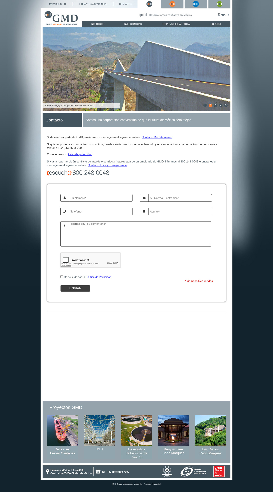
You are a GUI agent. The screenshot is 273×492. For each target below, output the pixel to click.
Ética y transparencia (92, 4)
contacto (125, 4)
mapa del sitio (57, 4)
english (225, 15)
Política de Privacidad (98, 277)
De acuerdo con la (87, 277)
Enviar (75, 288)
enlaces (216, 24)
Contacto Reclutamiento (157, 137)
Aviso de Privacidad (152, 484)
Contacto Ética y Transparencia (107, 165)
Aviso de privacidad (80, 154)
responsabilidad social (176, 24)
